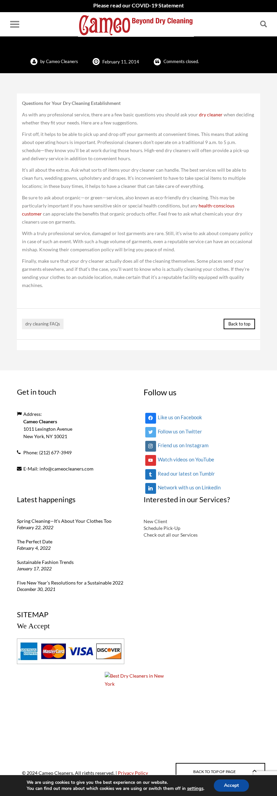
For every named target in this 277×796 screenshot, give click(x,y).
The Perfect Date (34, 541)
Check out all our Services (171, 535)
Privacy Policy (133, 773)
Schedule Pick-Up (162, 528)
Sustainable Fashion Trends (45, 562)
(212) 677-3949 (55, 452)
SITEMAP (32, 614)
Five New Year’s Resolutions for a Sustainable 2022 (70, 583)
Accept (231, 785)
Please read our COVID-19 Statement (138, 5)
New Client (155, 521)
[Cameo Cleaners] (136, 24)
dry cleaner (211, 114)
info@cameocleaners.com (67, 469)
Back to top (239, 323)
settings (195, 789)
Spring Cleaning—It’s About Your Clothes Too (64, 521)
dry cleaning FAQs (42, 323)
